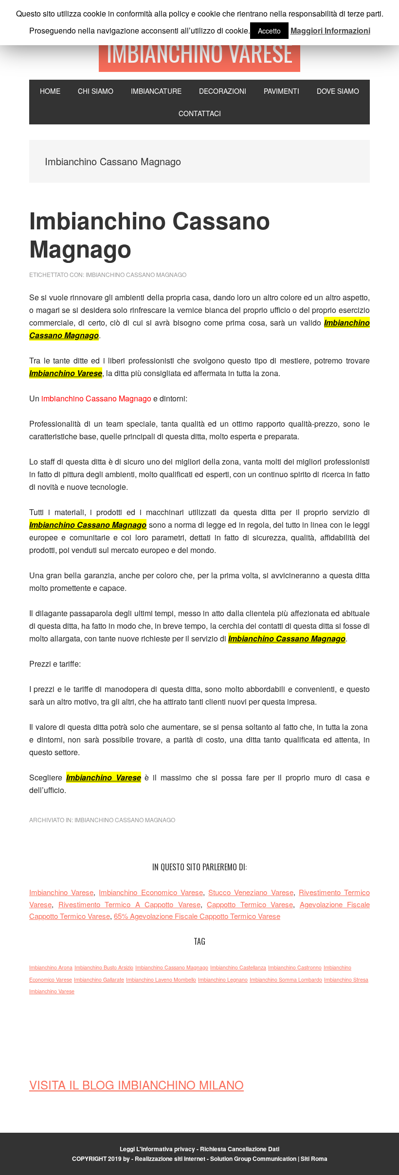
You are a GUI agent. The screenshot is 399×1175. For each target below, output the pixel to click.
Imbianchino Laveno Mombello (161, 979)
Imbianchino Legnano (223, 979)
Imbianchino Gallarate (99, 979)
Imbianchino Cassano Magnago (149, 234)
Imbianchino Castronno (295, 967)
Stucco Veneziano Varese (250, 892)
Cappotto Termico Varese (250, 904)
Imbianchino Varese (199, 52)
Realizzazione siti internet (170, 1158)
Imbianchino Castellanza (238, 967)
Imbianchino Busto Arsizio (103, 967)
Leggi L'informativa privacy (157, 1148)
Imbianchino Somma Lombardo (286, 979)
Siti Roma (314, 1158)
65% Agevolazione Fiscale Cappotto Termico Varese (197, 916)
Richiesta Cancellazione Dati (239, 1148)
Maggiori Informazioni (330, 30)
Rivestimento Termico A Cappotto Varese (129, 904)
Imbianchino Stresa (346, 979)
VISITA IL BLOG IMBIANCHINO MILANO (136, 1084)
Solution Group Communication (253, 1158)
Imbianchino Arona (51, 967)
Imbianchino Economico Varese (150, 892)
